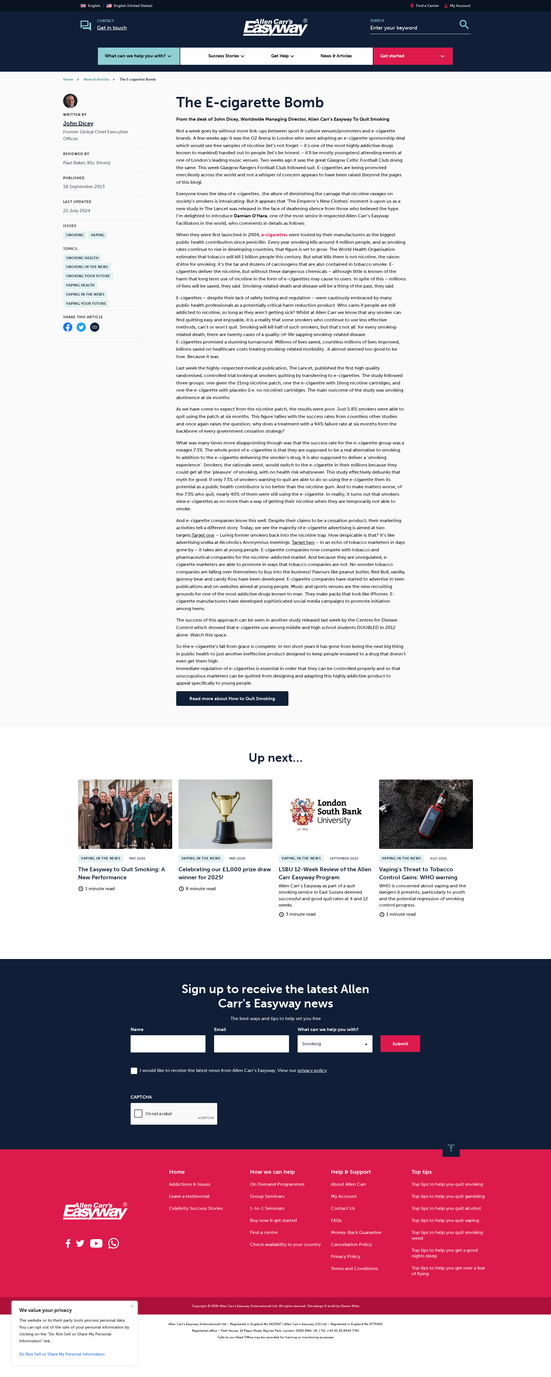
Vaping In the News (85, 294)
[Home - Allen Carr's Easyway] (275, 32)
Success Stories (227, 56)
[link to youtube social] (96, 1243)
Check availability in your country (285, 1244)
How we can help (272, 1172)
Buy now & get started (273, 1220)
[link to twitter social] (80, 1243)
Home (68, 79)
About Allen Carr (348, 1184)
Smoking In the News (87, 267)
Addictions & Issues (189, 1184)
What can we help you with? (328, 1029)
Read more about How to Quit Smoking (232, 698)
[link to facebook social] (68, 1243)
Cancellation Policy (351, 1244)
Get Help (283, 56)
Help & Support (351, 1172)
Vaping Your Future (86, 304)
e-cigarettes (274, 234)
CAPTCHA (141, 1097)
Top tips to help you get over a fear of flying (448, 1270)
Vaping (98, 235)
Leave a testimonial (189, 1196)
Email (220, 1029)
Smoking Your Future (88, 276)
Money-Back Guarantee (356, 1232)
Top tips (422, 1172)
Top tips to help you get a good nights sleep (445, 1253)
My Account (344, 1196)
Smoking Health (82, 258)
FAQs (336, 1220)
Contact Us (343, 1208)
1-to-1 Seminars (267, 1208)
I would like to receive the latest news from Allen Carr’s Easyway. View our (233, 1070)
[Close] (132, 1306)
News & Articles (336, 55)
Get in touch (112, 28)
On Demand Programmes (277, 1184)
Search (377, 21)
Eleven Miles (350, 1306)
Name (137, 1029)
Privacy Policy (345, 1256)
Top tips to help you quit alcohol (446, 1208)
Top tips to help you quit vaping (445, 1220)
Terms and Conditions (354, 1268)
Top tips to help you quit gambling (448, 1196)
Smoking (75, 235)
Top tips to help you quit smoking (447, 1184)
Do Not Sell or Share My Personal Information (61, 1354)
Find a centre (264, 1232)
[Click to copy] (94, 328)
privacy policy (312, 1070)
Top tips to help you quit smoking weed (447, 1235)
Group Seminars (267, 1196)
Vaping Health (80, 285)
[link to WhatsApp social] (113, 1243)
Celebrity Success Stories (196, 1208)
